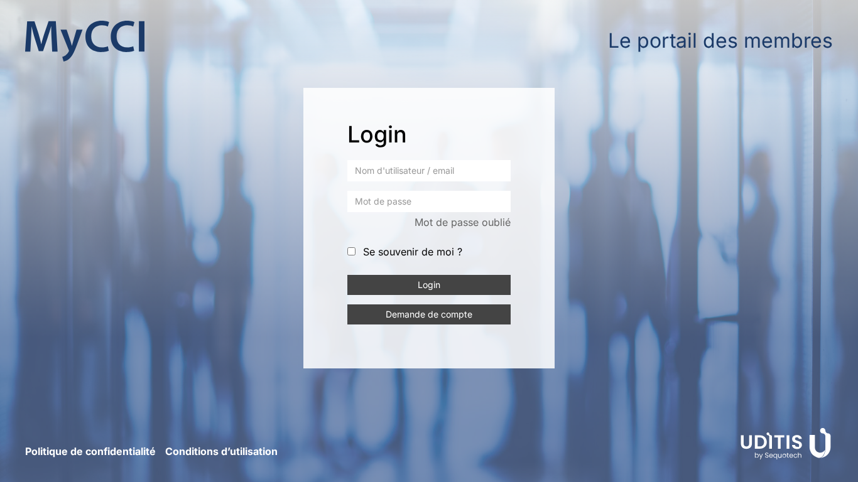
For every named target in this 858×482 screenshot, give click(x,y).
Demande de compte (429, 314)
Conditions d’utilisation (221, 451)
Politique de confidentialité (90, 451)
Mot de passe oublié (463, 222)
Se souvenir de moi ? (412, 251)
